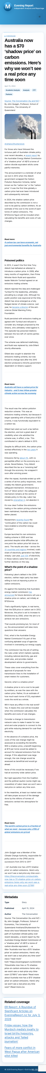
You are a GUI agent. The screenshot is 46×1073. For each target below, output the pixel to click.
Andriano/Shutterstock (14, 144)
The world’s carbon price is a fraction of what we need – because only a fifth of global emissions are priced (23, 829)
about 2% (24, 458)
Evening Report (23, 5)
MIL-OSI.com (36, 1069)
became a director (20, 307)
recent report (31, 155)
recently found (22, 520)
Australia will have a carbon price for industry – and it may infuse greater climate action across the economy (21, 390)
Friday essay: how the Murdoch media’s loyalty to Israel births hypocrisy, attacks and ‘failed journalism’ (22, 1033)
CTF (34, 90)
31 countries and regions (15, 549)
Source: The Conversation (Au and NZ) (22, 101)
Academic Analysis (13, 90)
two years (31, 449)
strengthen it (19, 500)
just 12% (24, 556)
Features (9, 94)
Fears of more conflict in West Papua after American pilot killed (22, 1051)
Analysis (26, 90)
